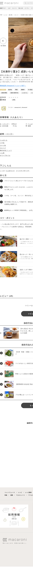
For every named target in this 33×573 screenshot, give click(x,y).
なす (9, 8)
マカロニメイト (20, 495)
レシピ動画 (28, 492)
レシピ (20, 492)
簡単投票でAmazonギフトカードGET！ (13, 85)
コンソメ (3, 148)
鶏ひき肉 (21, 8)
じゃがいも (3, 140)
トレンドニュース (10, 492)
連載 (11, 495)
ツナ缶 (2, 143)
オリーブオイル (5, 155)
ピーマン (27, 8)
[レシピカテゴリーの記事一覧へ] (3, 90)
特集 (6, 495)
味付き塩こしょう (6, 150)
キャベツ (14, 8)
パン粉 (2, 153)
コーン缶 (3, 145)
